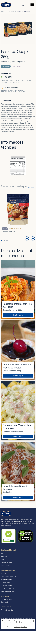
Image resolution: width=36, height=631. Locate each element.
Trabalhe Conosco (7, 580)
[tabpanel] (18, 29)
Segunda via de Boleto (8, 591)
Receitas (4, 556)
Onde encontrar (6, 599)
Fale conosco (5, 582)
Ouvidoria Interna (6, 585)
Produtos (11, 11)
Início (2, 11)
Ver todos (31, 187)
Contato (4, 574)
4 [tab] (6, 240)
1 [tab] (1, 240)
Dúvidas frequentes (7, 588)
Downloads (4, 602)
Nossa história (6, 566)
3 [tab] (4, 240)
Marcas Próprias (6, 563)
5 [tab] (7, 240)
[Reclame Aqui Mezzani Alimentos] (8, 536)
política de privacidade (20, 627)
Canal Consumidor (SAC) (9, 577)
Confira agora (18, 315)
